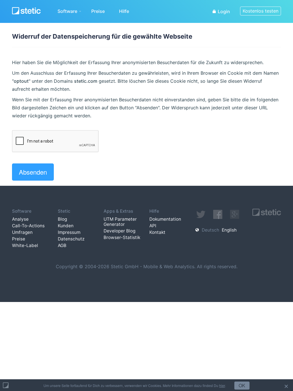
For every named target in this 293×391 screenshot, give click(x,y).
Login (223, 11)
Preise (98, 11)
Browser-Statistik (122, 237)
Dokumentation (165, 219)
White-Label (25, 245)
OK (242, 385)
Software (68, 11)
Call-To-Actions (28, 225)
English (229, 230)
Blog (62, 219)
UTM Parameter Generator (120, 221)
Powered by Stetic (6, 385)
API (152, 225)
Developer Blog (119, 231)
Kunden (66, 225)
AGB (62, 245)
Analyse (20, 219)
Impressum (69, 232)
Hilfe (124, 11)
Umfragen (22, 232)
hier (222, 385)
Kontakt (157, 232)
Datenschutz (71, 239)
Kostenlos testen (260, 11)
